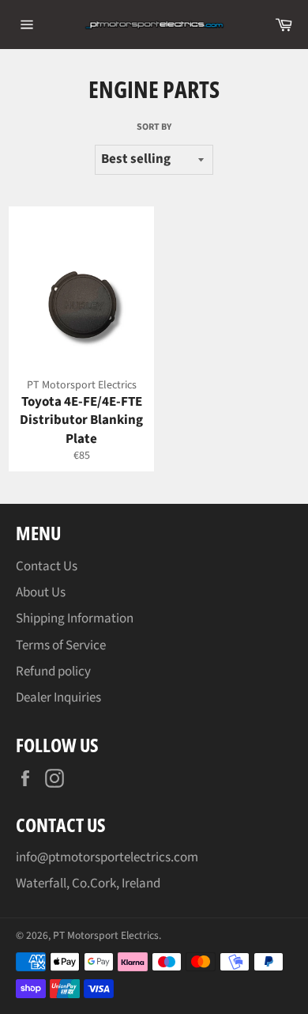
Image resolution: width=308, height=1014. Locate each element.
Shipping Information (74, 618)
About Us (41, 592)
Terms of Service (61, 645)
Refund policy (53, 671)
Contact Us (46, 566)
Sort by (154, 127)
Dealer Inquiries (58, 697)
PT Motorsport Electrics (106, 935)
